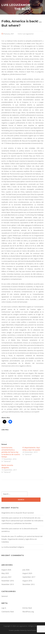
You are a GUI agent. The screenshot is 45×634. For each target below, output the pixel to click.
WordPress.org (28, 612)
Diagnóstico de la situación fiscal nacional (18, 513)
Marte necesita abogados (7, 466)
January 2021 (7, 577)
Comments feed (8, 612)
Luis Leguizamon (16, 4)
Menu (41, 5)
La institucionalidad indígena (13, 547)
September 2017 (28, 577)
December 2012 (28, 584)
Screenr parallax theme (17, 630)
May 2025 (5, 573)
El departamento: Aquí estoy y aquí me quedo (31, 448)
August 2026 (6, 570)
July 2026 (25, 570)
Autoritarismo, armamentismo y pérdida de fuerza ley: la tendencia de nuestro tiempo (11, 452)
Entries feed (27, 608)
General (5, 596)
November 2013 (8, 584)
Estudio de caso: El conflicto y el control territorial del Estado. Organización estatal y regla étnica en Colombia (22, 539)
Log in (4, 608)
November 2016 (8, 581)
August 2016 (27, 581)
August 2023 (27, 573)
